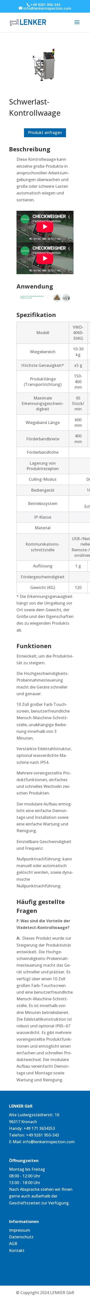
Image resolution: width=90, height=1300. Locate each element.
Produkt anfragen (45, 132)
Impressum (19, 1230)
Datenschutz (21, 1237)
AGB (13, 1243)
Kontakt (16, 1250)
